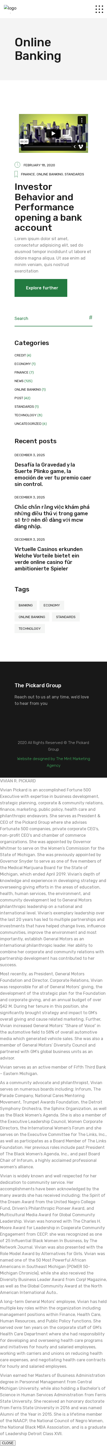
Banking (26, 605)
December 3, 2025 (30, 455)
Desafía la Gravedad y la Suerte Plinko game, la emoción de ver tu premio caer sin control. (53, 474)
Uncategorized (28, 424)
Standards (74, 174)
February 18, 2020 (39, 165)
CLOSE (8, 1443)
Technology (26, 415)
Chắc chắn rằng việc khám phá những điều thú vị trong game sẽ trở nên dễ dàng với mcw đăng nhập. (52, 516)
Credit (20, 355)
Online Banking (50, 174)
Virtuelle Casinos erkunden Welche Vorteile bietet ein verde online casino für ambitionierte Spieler (49, 559)
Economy (23, 364)
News (19, 381)
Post (19, 398)
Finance (28, 174)
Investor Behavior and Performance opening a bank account (48, 207)
